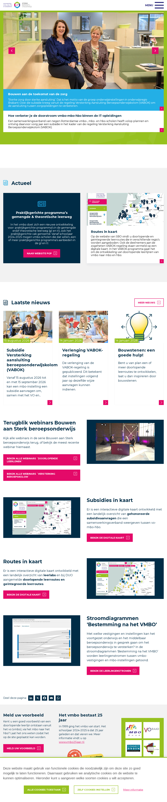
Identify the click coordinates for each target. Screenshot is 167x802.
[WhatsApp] (58, 698)
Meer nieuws (146, 302)
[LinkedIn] (30, 698)
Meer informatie (133, 789)
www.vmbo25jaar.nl (71, 742)
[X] (37, 698)
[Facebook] (44, 698)
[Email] (51, 698)
